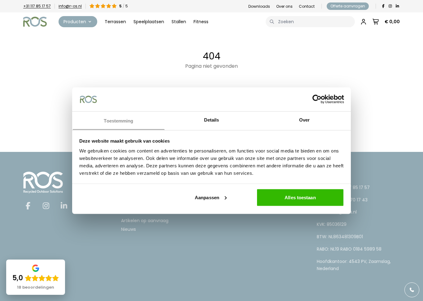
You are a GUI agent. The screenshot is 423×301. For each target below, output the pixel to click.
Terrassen (115, 22)
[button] (78, 21)
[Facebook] (383, 6)
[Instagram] (390, 6)
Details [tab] (211, 119)
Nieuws (128, 229)
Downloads (259, 6)
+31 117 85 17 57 (37, 6)
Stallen (179, 22)
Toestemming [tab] (118, 120)
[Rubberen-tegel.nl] (35, 22)
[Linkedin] (397, 6)
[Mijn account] (363, 21)
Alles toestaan (300, 197)
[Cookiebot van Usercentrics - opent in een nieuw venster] (317, 99)
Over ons (284, 6)
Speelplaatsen (148, 22)
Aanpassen (207, 197)
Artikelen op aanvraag (144, 220)
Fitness (201, 22)
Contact (307, 6)
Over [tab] (304, 119)
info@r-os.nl (70, 6)
